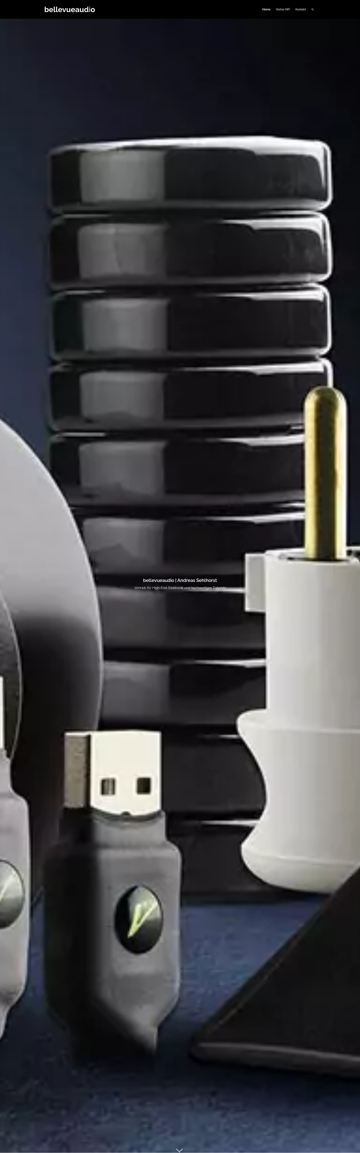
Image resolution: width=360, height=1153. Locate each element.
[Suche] (312, 9)
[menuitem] (266, 9)
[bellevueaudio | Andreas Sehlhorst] (70, 9)
